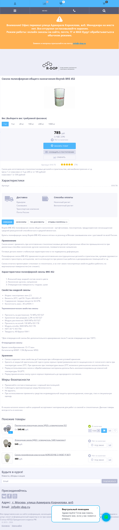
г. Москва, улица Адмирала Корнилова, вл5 (42, 502)
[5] (72, 164)
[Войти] (15, 3)
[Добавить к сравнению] (110, 430)
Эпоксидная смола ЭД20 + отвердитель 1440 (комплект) (40, 440)
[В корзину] (104, 430)
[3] (67, 164)
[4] (69, 164)
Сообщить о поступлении (61, 152)
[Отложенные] (61, 3)
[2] (64, 164)
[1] (62, 164)
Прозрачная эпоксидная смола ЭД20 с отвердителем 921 (41, 425)
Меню (44, 11)
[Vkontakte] (4, 496)
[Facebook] (9, 496)
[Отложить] (115, 430)
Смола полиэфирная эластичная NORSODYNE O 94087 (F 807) (43, 454)
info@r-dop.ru (79, 43)
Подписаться (109, 481)
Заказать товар (61, 146)
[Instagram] (15, 496)
